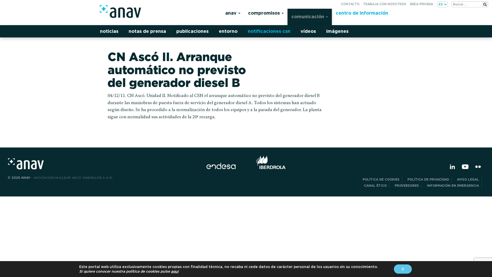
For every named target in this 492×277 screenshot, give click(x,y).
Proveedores (407, 185)
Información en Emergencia (453, 185)
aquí (175, 271)
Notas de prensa (147, 31)
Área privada (421, 4)
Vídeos (308, 31)
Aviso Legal (468, 179)
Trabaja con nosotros (384, 4)
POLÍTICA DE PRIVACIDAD (428, 179)
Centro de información (362, 13)
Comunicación (308, 16)
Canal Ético (375, 185)
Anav (231, 13)
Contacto (350, 4)
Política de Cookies (381, 179)
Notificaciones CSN (269, 31)
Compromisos (264, 13)
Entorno (228, 31)
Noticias (109, 31)
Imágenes (337, 31)
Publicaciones (192, 31)
